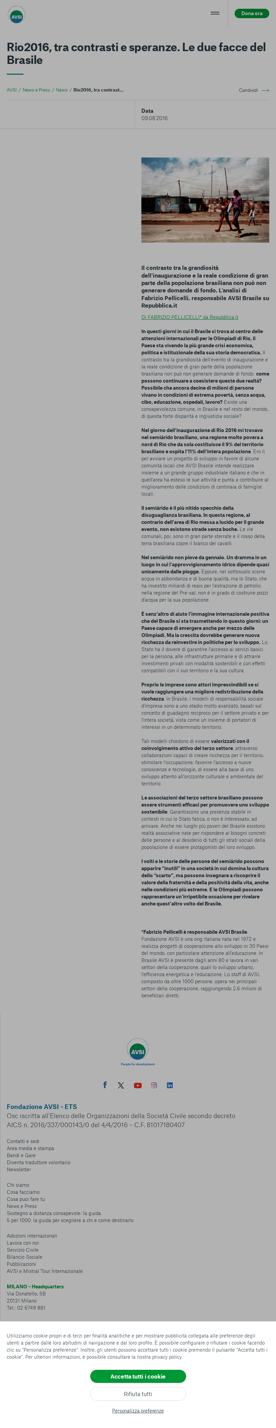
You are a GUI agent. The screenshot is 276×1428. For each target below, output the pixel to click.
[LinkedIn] (170, 1086)
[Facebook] (105, 1085)
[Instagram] (154, 1086)
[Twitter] (121, 1086)
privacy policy (166, 1357)
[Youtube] (138, 1086)
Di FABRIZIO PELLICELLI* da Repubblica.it (189, 317)
